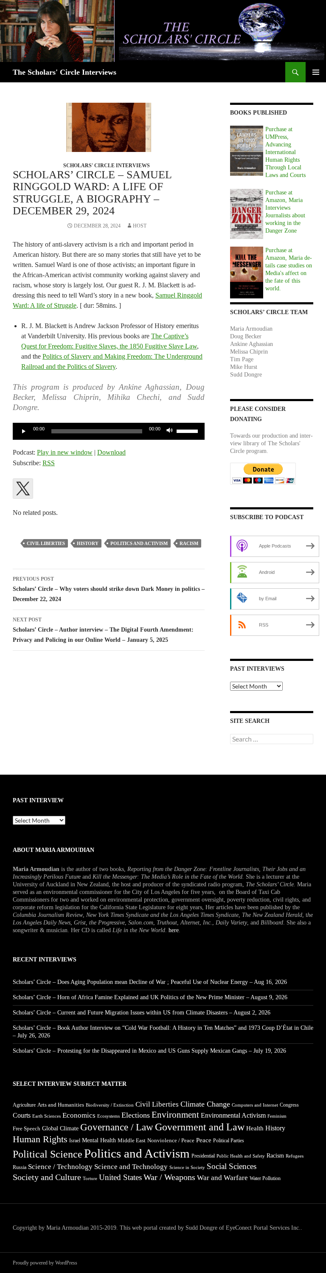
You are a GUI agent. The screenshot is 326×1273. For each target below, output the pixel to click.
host (139, 226)
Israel (74, 1141)
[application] (109, 431)
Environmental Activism (233, 1115)
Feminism (277, 1116)
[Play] (24, 431)
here (174, 930)
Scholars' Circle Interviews (106, 166)
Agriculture (24, 1105)
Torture (90, 1178)
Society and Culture (47, 1177)
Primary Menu (316, 72)
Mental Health (99, 1140)
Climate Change (205, 1104)
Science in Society (187, 1167)
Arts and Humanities (60, 1105)
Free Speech (26, 1129)
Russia (19, 1167)
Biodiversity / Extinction (110, 1104)
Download (111, 452)
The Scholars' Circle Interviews (64, 72)
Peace (203, 1140)
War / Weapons (169, 1177)
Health (255, 1128)
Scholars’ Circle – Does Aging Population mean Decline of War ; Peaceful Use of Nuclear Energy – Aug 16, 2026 (150, 982)
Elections (135, 1115)
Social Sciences (231, 1166)
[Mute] (170, 431)
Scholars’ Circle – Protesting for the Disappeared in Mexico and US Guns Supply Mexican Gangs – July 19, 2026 (149, 1051)
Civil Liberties (46, 543)
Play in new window (65, 452)
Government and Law (199, 1126)
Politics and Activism (139, 543)
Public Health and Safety (240, 1155)
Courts (22, 1115)
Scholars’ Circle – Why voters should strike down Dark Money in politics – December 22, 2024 (109, 589)
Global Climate (60, 1128)
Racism (189, 543)
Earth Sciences (46, 1115)
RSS (48, 462)
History (87, 543)
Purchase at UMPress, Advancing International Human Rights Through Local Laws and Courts (285, 152)
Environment (175, 1115)
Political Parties (228, 1141)
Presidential (203, 1156)
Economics (79, 1115)
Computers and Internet (255, 1104)
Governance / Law (116, 1127)
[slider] (188, 430)
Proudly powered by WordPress (45, 1263)
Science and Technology (131, 1167)
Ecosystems (108, 1115)
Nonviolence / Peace (170, 1141)
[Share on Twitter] (23, 488)
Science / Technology (60, 1167)
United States (120, 1177)
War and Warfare (222, 1178)
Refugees (295, 1155)
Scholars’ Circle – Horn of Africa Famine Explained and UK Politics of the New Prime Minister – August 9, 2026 (150, 997)
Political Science (47, 1154)
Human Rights (40, 1139)
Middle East (132, 1140)
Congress (289, 1105)
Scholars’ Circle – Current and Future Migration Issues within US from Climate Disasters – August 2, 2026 (141, 1012)
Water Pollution (265, 1178)
